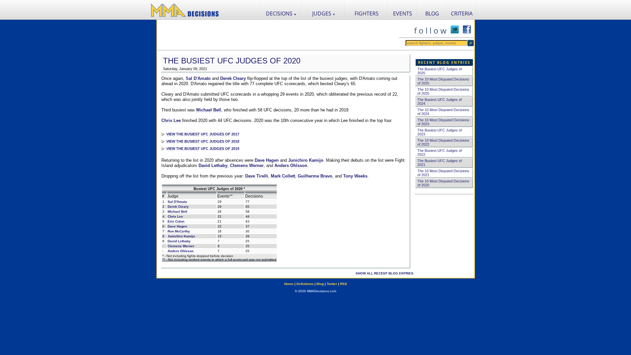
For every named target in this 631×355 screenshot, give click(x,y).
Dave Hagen (267, 160)
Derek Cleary (233, 78)
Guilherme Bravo (315, 176)
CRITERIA (462, 13)
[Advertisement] (278, 35)
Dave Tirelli (256, 176)
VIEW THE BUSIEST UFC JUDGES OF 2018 (202, 141)
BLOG (432, 13)
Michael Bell (208, 109)
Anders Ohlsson (290, 165)
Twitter (332, 284)
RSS (343, 284)
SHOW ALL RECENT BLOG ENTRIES (384, 273)
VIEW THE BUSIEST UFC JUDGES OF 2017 (202, 134)
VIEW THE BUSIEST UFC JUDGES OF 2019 (202, 149)
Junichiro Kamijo (305, 160)
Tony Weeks (355, 176)
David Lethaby (213, 165)
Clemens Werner (247, 165)
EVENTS (402, 13)
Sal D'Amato (198, 78)
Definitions (305, 284)
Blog (320, 284)
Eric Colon (176, 221)
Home (288, 284)
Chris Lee (171, 120)
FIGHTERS (367, 13)
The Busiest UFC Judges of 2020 (231, 60)
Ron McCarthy (179, 231)
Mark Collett (283, 176)
